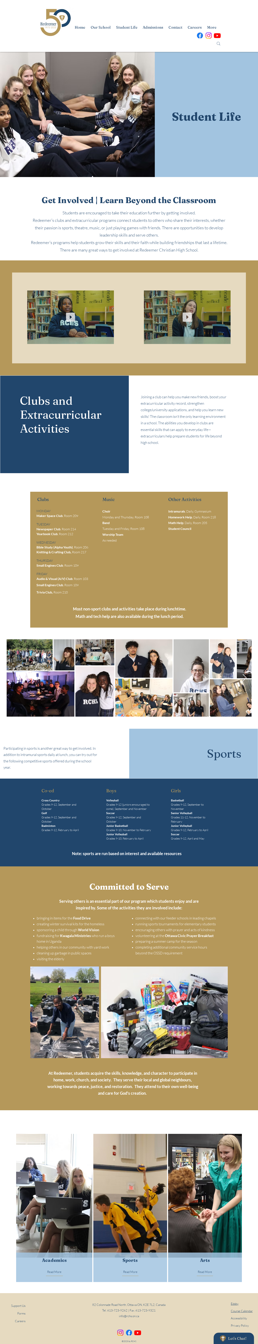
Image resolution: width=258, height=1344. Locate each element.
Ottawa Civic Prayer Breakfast (189, 935)
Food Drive (82, 918)
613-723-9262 (117, 1310)
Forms (21, 1313)
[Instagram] (120, 1333)
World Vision (88, 930)
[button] (109, 339)
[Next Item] (244, 678)
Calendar (242, 1311)
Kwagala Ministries (75, 935)
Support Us (18, 1306)
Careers (20, 1321)
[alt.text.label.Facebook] (200, 35)
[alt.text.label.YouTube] (217, 35)
